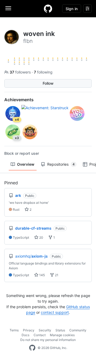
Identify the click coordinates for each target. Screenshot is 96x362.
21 (56, 275)
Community (77, 330)
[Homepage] (48, 8)
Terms (14, 330)
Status (60, 330)
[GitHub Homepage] (32, 347)
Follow (48, 83)
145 (41, 275)
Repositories (61, 164)
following (43, 72)
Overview (25, 164)
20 (40, 237)
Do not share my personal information (48, 340)
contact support (55, 312)
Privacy (28, 330)
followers (21, 72)
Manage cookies (62, 335)
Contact (40, 335)
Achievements (19, 99)
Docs (25, 335)
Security (45, 330)
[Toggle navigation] (8, 8)
